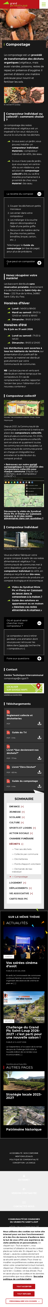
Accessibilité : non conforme (24, 1153)
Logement (15, 883)
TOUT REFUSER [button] (24, 1294)
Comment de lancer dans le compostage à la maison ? (27, 593)
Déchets (14, 844)
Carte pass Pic (18, 899)
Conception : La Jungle (24, 1163)
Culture (14, 822)
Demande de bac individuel (22, 870)
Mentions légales (24, 1156)
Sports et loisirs (20, 828)
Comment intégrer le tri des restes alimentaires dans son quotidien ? (23, 516)
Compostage (21, 876)
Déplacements (18, 888)
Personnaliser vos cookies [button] (23, 1301)
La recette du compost (20, 194)
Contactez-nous (23, 1206)
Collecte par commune (26, 854)
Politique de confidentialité (24, 1160)
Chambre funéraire (21, 838)
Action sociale (19, 833)
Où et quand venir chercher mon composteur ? (17, 623)
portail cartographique (20, 465)
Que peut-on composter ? (21, 262)
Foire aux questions (18, 658)
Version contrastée (24, 1193)
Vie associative (19, 893)
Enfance (14, 806)
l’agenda (23, 645)
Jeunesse (15, 812)
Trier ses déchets (22, 849)
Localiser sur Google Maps (13, 695)
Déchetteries (21, 859)
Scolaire (15, 817)
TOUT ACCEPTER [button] (24, 1287)
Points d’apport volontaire (27, 864)
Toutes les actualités (16, 1064)
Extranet (24, 1180)
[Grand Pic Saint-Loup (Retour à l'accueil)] (25, 4)
